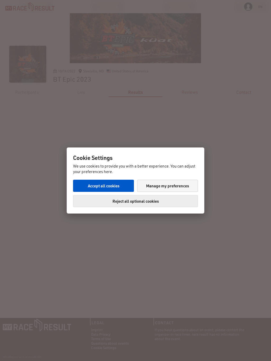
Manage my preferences (167, 185)
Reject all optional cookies (135, 201)
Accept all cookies (103, 185)
